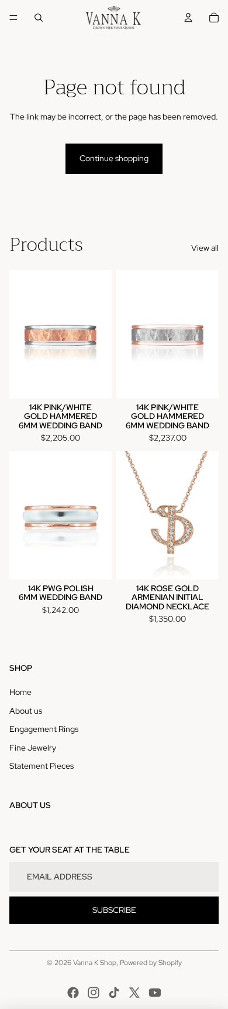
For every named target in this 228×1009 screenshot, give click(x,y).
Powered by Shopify (151, 962)
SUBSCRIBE (114, 910)
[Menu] (13, 17)
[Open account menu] (188, 17)
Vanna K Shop (94, 962)
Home (20, 692)
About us (25, 710)
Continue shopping (114, 158)
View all (205, 248)
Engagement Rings (43, 729)
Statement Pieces (41, 766)
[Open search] (38, 17)
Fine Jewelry (32, 747)
